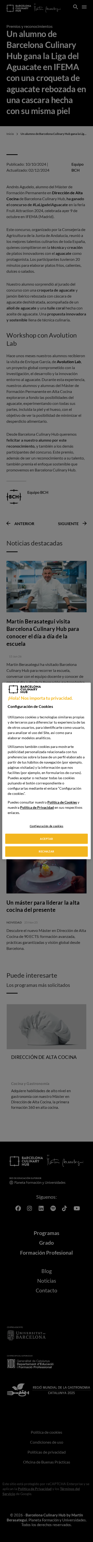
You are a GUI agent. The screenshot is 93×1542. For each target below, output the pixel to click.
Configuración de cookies (46, 826)
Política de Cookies (62, 802)
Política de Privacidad (37, 807)
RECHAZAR (46, 851)
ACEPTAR (46, 838)
